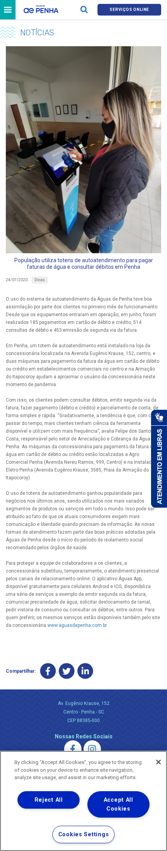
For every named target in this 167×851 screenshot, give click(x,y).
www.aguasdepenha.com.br (77, 625)
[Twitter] (67, 671)
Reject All (49, 800)
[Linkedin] (85, 671)
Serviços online (129, 9)
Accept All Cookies (118, 804)
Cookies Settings (83, 834)
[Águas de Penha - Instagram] (92, 749)
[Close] (158, 762)
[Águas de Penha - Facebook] (73, 749)
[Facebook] (48, 671)
